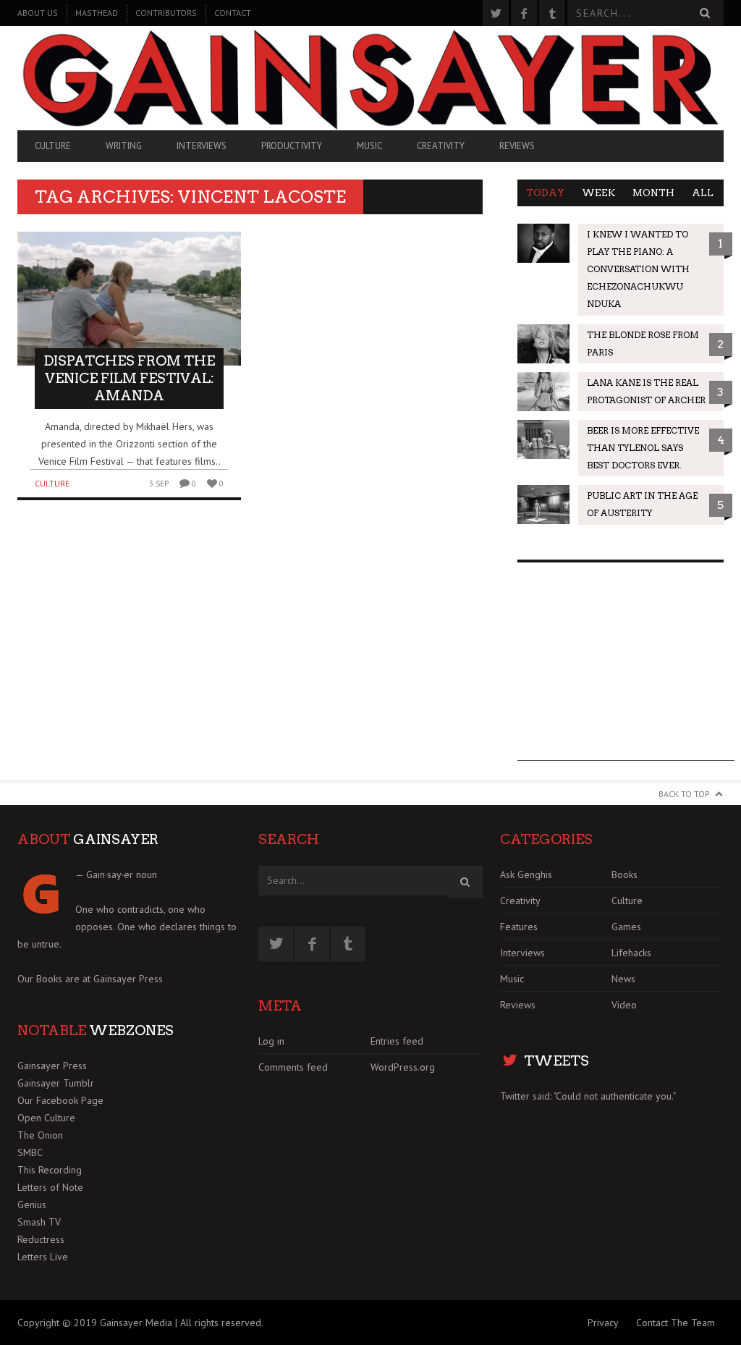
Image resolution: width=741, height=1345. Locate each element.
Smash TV (39, 1221)
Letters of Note (50, 1187)
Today (545, 192)
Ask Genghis (526, 874)
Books (624, 874)
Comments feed (293, 1067)
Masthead (96, 12)
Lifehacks (631, 952)
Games (626, 926)
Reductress (40, 1239)
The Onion (40, 1135)
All (703, 192)
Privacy (603, 1322)
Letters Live (42, 1256)
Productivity (291, 146)
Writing (124, 146)
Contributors (166, 12)
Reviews (517, 146)
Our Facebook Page (60, 1100)
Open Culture (46, 1117)
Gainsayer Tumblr (55, 1082)
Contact (232, 12)
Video (624, 1004)
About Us (37, 12)
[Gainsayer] (370, 78)
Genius (31, 1204)
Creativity (441, 146)
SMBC (30, 1152)
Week (598, 192)
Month (653, 192)
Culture (53, 146)
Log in (271, 1040)
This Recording (49, 1169)
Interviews (201, 146)
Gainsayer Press (128, 978)
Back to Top (684, 793)
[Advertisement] (625, 670)
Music (369, 146)
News (623, 978)
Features (519, 926)
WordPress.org (402, 1067)
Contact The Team (675, 1322)
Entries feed (396, 1040)
